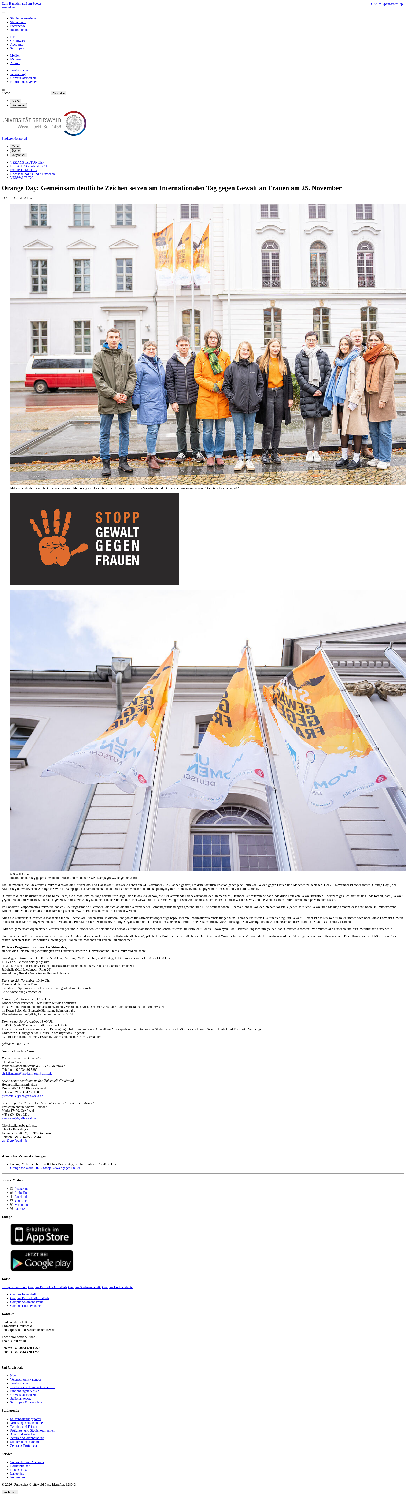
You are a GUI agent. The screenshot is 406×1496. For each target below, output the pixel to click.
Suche (6, 93)
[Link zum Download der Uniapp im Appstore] (42, 1244)
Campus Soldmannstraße (26, 1302)
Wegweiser (18, 155)
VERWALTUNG (22, 177)
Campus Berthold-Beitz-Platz (29, 1298)
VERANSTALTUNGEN (27, 162)
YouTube (20, 1200)
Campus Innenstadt (23, 1294)
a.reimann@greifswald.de (19, 1118)
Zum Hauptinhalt (13, 3)
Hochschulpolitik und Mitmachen (32, 174)
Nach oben (9, 1492)
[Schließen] (3, 12)
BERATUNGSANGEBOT (28, 166)
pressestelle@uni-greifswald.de (22, 1096)
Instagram (21, 1188)
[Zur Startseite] (44, 135)
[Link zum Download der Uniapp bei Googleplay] (42, 1270)
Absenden (58, 93)
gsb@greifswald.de (14, 1140)
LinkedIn (20, 1192)
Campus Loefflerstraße (25, 1305)
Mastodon (21, 1204)
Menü (15, 146)
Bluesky (20, 1208)
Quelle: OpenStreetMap (387, 4)
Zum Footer (33, 3)
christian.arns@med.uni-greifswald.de (27, 1073)
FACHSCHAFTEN (23, 170)
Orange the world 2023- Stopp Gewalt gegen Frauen (45, 1168)
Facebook (21, 1196)
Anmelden (9, 7)
